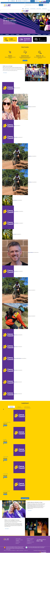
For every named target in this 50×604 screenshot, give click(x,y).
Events (11, 407)
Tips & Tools (38, 8)
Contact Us (29, 543)
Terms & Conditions (19, 550)
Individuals (27, 407)
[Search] (25, 6)
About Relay (27, 8)
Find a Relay (44, 8)
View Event (5, 425)
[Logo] (42, 2)
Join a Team (18, 538)
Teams (19, 407)
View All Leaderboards (25, 498)
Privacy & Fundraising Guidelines (10, 550)
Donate (17, 543)
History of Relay (30, 538)
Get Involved (32, 8)
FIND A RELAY (25, 60)
